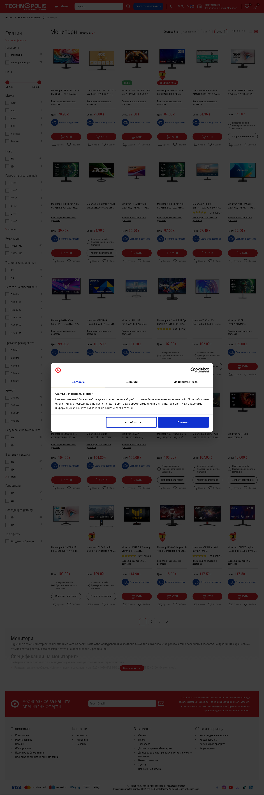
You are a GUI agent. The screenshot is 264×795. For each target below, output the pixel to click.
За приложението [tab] (186, 381)
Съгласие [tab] (78, 381)
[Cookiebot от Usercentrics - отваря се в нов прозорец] (193, 370)
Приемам (183, 422)
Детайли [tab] (132, 381)
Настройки (129, 422)
